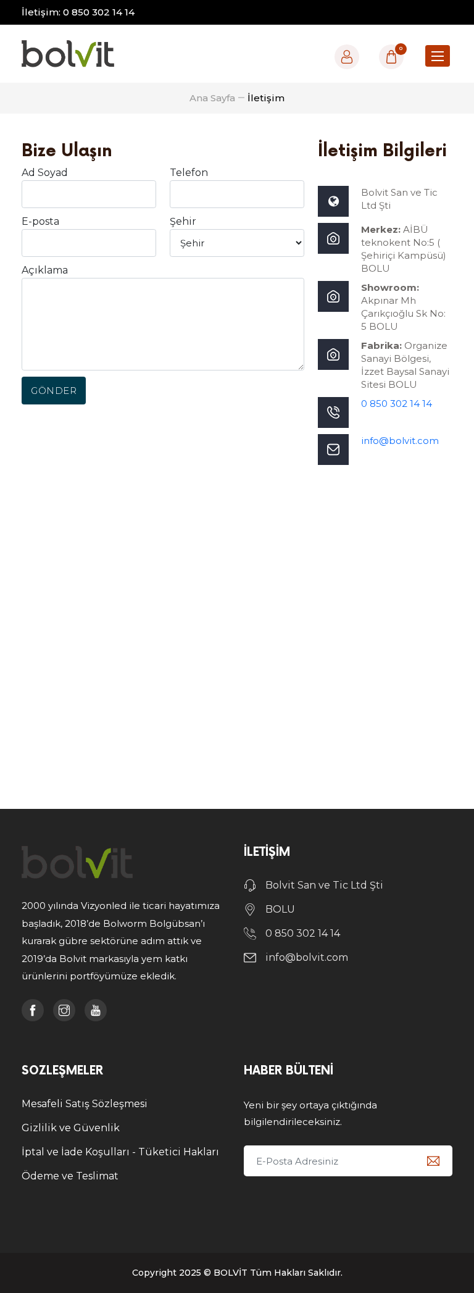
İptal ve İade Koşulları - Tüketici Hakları (120, 1152)
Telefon (189, 172)
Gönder (54, 390)
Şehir (183, 221)
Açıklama (45, 270)
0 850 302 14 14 (396, 403)
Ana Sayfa (212, 98)
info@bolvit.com (400, 440)
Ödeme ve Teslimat (70, 1176)
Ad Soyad (45, 172)
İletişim (266, 98)
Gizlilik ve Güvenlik (71, 1128)
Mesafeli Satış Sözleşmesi (85, 1104)
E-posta (40, 221)
